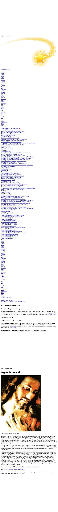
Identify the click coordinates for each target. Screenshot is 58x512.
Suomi (2, 96)
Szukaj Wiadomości (5, 167)
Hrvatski (3, 81)
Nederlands (3, 89)
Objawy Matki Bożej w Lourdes (8, 219)
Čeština (2, 73)
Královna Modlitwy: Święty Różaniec (11, 128)
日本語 (2, 124)
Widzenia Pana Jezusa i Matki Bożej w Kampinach (13, 227)
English (2, 76)
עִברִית (2, 121)
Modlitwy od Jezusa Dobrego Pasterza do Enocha (12, 131)
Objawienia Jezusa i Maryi (7, 148)
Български (3, 103)
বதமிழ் (2, 107)
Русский (3, 104)
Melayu (2, 88)
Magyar (2, 86)
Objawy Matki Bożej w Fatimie (8, 226)
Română (3, 93)
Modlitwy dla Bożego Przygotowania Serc (11, 132)
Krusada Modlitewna (6, 136)
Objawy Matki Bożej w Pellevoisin (9, 222)
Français (3, 80)
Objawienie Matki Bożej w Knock (9, 223)
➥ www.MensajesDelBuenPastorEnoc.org (14, 469)
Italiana (2, 84)
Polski (2, 90)
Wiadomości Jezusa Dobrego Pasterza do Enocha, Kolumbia (15, 152)
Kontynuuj (14, 327)
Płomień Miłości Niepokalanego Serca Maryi (11, 142)
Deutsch (3, 74)
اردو (2, 118)
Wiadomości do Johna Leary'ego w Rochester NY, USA (14, 163)
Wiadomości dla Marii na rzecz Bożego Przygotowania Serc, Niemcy (17, 157)
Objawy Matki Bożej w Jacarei (8, 238)
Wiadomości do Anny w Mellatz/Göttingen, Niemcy (13, 155)
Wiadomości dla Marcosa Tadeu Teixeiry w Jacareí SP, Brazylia (16, 158)
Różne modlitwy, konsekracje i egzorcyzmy (11, 129)
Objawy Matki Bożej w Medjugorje (9, 235)
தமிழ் (2, 274)
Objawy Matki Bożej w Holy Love (9, 236)
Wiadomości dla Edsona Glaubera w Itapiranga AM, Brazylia (15, 159)
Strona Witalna (4, 170)
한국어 (2, 125)
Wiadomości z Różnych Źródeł (8, 166)
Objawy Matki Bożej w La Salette (9, 218)
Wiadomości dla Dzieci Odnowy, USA (10, 162)
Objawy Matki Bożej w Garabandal (9, 234)
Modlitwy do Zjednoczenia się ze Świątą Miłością (12, 140)
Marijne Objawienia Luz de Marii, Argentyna (11, 154)
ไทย (2, 113)
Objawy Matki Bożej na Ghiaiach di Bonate (11, 231)
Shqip (2, 95)
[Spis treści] (12, 355)
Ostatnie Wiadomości (6, 151)
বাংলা (1, 105)
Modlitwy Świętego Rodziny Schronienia (10, 134)
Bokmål (2, 72)
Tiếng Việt (3, 99)
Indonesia (3, 82)
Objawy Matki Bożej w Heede (8, 230)
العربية (2, 116)
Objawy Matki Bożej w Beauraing (9, 228)
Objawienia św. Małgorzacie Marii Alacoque (11, 216)
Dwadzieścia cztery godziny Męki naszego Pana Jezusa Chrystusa (18, 143)
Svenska (3, 97)
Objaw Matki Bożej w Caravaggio (9, 213)
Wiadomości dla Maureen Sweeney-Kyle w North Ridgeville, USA (17, 165)
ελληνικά (3, 101)
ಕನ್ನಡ (2, 110)
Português (3, 92)
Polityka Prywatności (6, 297)
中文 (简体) (3, 122)
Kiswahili (3, 85)
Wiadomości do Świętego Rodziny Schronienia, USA (13, 161)
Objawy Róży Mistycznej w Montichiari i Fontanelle (13, 232)
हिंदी (1, 115)
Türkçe (2, 100)
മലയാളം (3, 112)
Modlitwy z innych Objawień (8, 135)
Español (2, 77)
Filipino (2, 78)
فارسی (2, 119)
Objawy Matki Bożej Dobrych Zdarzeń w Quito (12, 215)
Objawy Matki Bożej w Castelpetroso (10, 224)
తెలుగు (2, 108)
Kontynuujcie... (53, 314)
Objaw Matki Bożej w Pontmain (8, 220)
